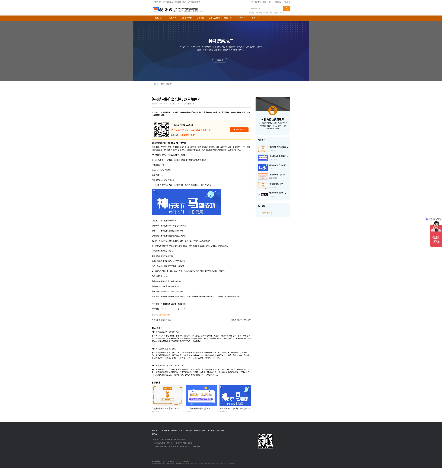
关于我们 (241, 18)
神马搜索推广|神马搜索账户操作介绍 (284, 184)
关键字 (140, 25)
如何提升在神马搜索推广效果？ (168, 332)
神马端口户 (170, 463)
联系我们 (255, 18)
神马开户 (172, 18)
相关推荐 (141, 34)
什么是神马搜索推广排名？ (162, 320)
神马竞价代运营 (191, 463)
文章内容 (141, 20)
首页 (162, 84)
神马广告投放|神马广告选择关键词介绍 (285, 193)
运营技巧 (228, 18)
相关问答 (141, 29)
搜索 (286, 8)
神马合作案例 (214, 18)
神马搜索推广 (165, 315)
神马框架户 (180, 463)
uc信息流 (200, 18)
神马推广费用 (186, 18)
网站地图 (287, 2)
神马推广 (159, 18)
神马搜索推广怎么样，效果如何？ (142, 16)
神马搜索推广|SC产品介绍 (241, 320)
